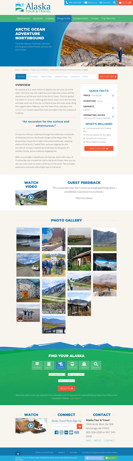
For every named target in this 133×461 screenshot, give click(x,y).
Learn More (95, 458)
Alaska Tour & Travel (33, 7)
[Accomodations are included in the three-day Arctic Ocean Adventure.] (79, 236)
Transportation (80, 18)
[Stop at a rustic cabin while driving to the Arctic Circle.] (79, 304)
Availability (75, 76)
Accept (111, 458)
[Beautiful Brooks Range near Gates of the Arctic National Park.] (53, 296)
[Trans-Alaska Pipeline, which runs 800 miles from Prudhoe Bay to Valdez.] (53, 325)
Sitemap (73, 452)
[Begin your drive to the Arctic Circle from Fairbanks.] (28, 239)
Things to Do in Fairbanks (39, 70)
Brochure (92, 3)
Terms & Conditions (44, 452)
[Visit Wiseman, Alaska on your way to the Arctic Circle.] (53, 265)
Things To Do (63, 18)
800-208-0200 (75, 3)
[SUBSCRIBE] (79, 426)
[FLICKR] (66, 432)
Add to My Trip (107, 76)
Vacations (38, 18)
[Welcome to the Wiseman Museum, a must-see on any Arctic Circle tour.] (79, 259)
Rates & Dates (46, 76)
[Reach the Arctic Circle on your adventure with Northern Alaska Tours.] (53, 239)
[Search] (114, 2)
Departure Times (61, 76)
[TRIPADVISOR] (76, 432)
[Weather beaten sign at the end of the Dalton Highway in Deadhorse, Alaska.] (28, 290)
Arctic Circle (20, 109)
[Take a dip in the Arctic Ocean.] (28, 313)
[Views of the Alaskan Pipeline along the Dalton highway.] (105, 239)
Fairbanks (25, 70)
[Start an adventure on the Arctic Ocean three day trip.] (105, 284)
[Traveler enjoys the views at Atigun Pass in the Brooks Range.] (79, 281)
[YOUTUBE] (71, 432)
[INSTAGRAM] (61, 432)
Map (88, 440)
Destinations (23, 18)
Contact (106, 3)
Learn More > (75, 398)
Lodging (49, 18)
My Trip (127, 2)
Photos (85, 76)
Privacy (61, 452)
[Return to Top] (18, 454)
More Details (33, 76)
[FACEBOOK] (56, 432)
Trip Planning (108, 18)
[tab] (20, 76)
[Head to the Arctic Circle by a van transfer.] (28, 265)
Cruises (95, 18)
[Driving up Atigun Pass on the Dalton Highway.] (105, 262)
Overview (21, 76)
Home (17, 70)
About (97, 440)
